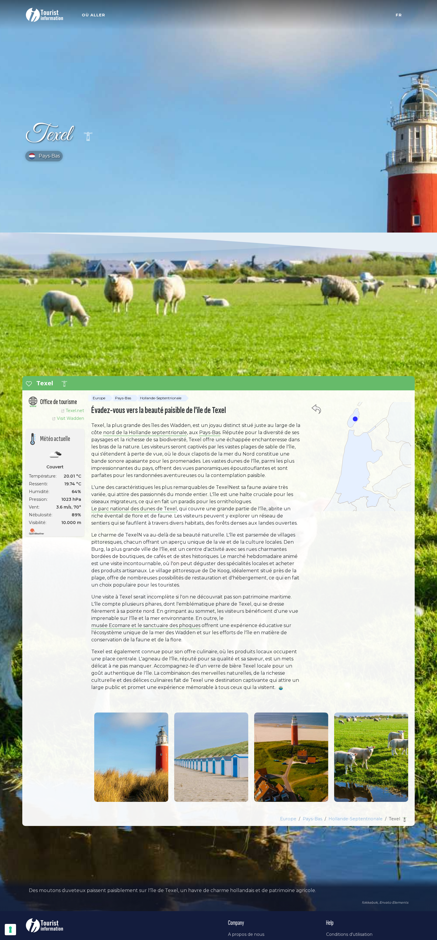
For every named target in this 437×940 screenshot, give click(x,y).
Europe (99, 398)
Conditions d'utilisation (349, 934)
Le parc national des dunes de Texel (134, 509)
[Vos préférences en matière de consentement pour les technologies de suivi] (10, 929)
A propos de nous (246, 934)
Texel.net (75, 410)
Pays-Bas (123, 398)
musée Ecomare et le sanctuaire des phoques (145, 625)
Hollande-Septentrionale (160, 398)
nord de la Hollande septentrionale (145, 432)
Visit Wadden (70, 418)
